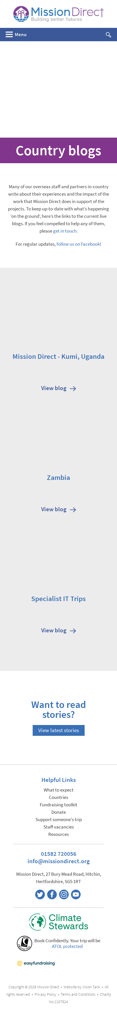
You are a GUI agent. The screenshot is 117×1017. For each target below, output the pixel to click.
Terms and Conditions (78, 994)
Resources (58, 834)
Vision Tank (91, 987)
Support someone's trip (58, 819)
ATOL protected (67, 946)
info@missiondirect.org (59, 861)
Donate (58, 812)
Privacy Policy (45, 994)
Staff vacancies (58, 827)
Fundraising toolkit (58, 804)
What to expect (59, 790)
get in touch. (65, 231)
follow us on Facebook (78, 244)
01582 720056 (58, 854)
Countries (58, 797)
